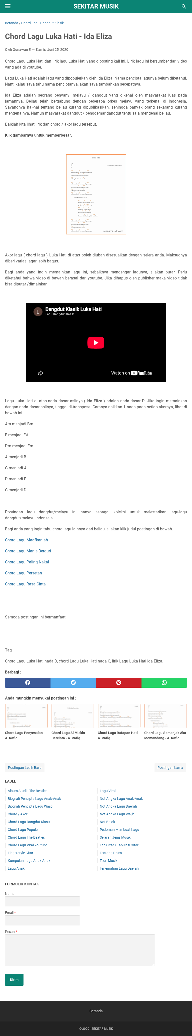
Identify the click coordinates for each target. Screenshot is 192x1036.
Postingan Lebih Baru (25, 768)
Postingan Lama (170, 768)
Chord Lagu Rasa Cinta (25, 584)
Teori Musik (108, 861)
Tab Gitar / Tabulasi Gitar (119, 845)
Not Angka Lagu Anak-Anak (121, 799)
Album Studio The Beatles (27, 791)
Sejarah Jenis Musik (115, 837)
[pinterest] (119, 683)
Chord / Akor (18, 814)
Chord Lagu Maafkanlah (26, 540)
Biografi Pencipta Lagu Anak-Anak (34, 799)
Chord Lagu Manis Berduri (28, 551)
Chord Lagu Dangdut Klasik (29, 822)
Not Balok (107, 822)
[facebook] (27, 683)
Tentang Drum (111, 853)
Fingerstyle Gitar (20, 853)
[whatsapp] (164, 683)
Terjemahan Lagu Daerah (119, 868)
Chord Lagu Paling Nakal (27, 562)
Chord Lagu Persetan (23, 573)
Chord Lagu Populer (23, 830)
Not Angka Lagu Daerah (118, 806)
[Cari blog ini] (184, 7)
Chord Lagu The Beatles (26, 837)
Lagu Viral (108, 791)
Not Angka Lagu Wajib (117, 814)
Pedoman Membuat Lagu (119, 830)
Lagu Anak (16, 868)
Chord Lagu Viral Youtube (28, 845)
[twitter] (73, 683)
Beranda (96, 1011)
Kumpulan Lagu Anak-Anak (29, 861)
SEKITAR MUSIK (96, 6)
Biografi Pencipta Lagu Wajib (30, 806)
